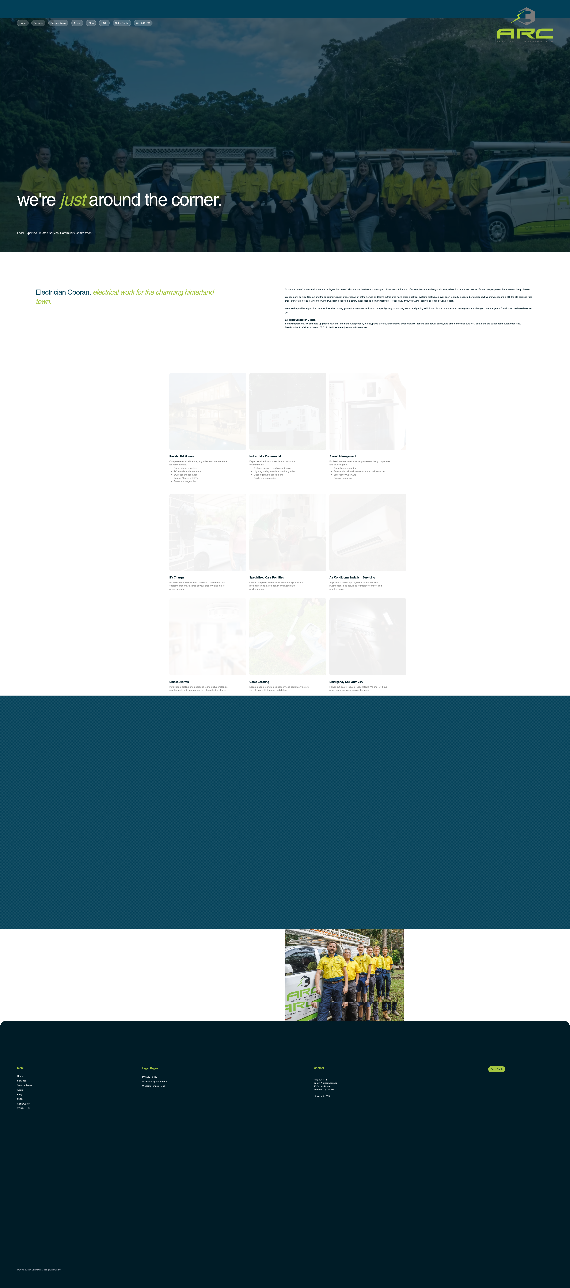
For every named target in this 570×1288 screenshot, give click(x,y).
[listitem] (204, 431)
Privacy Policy (149, 1076)
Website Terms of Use (153, 1085)
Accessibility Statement (154, 1081)
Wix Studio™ (55, 1270)
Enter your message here (189, 981)
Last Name (229, 956)
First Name (183, 956)
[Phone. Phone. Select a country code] (183, 975)
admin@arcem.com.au (326, 1083)
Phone (181, 969)
